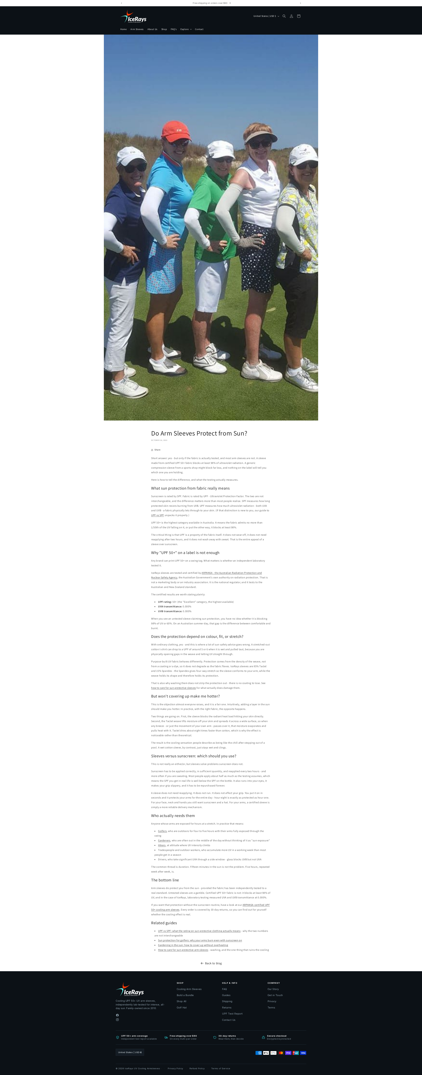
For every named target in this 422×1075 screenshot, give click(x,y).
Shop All (181, 1001)
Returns (226, 1007)
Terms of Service (220, 1068)
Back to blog (213, 963)
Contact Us (229, 1019)
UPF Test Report (232, 1013)
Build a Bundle (185, 995)
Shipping (227, 1001)
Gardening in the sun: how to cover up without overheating (193, 945)
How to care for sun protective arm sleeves (183, 950)
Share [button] (157, 449)
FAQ (224, 989)
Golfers (162, 831)
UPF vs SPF (157, 515)
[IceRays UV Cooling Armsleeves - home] (133, 16)
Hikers (162, 845)
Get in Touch (275, 995)
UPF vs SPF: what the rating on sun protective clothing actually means (199, 931)
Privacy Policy (175, 1068)
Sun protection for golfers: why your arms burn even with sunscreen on (200, 940)
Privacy (272, 1001)
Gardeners (164, 840)
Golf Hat (182, 1007)
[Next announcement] (300, 3)
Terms (271, 1007)
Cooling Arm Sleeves (189, 989)
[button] (186, 29)
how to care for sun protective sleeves (173, 688)
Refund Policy (197, 1068)
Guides (226, 995)
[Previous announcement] (121, 3)
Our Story (273, 989)
